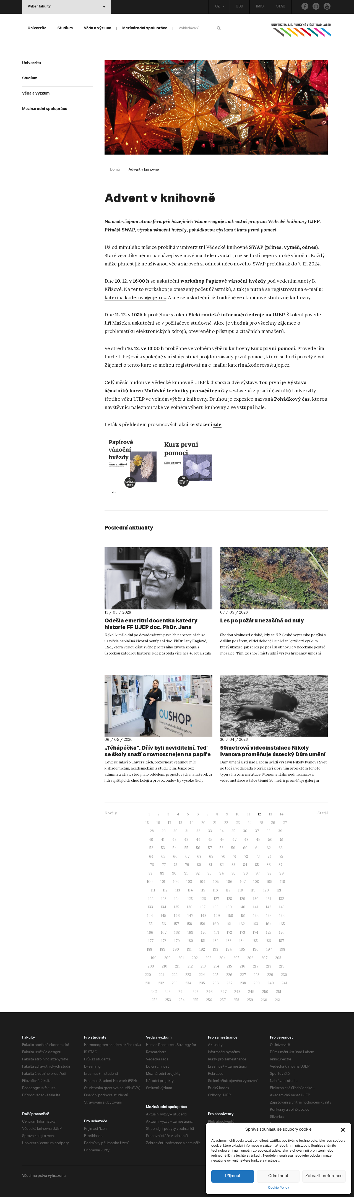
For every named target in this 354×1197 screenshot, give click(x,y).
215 (229, 966)
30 (175, 831)
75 (281, 856)
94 (221, 873)
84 (245, 864)
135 (176, 907)
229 (270, 974)
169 (190, 932)
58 (221, 848)
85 (257, 864)
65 (163, 856)
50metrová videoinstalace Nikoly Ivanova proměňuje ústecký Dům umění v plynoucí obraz (273, 754)
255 (195, 1000)
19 (192, 822)
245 (195, 991)
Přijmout (232, 1176)
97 (258, 873)
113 (177, 890)
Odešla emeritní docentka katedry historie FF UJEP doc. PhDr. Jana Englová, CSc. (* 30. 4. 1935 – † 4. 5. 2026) (158, 627)
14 (281, 814)
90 (174, 873)
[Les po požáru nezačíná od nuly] (274, 578)
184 (242, 940)
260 (264, 1000)
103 (189, 881)
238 (243, 983)
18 (180, 822)
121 (279, 890)
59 (233, 848)
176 (282, 932)
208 (278, 958)
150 (230, 915)
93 (209, 873)
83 (233, 864)
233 (175, 983)
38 (268, 831)
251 (278, 991)
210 (164, 966)
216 (242, 966)
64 (151, 856)
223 (188, 974)
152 (256, 915)
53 (163, 848)
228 (256, 974)
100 (150, 881)
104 (202, 881)
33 (210, 831)
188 (149, 949)
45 (210, 839)
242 (154, 991)
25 (261, 822)
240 (270, 983)
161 (229, 924)
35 (233, 831)
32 (198, 831)
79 (187, 864)
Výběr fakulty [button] (39, 7)
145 (163, 915)
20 (203, 822)
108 (256, 881)
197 (269, 949)
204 (222, 958)
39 (280, 831)
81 (210, 864)
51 (281, 839)
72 (246, 856)
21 (215, 822)
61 (257, 848)
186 (268, 940)
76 (152, 864)
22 (226, 822)
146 (177, 915)
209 (151, 966)
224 (202, 974)
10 (238, 814)
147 (190, 915)
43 (186, 839)
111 (153, 890)
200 (167, 958)
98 (269, 873)
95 (233, 873)
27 (285, 822)
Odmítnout (278, 1176)
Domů (115, 170)
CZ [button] (217, 7)
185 (255, 940)
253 (168, 1000)
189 (162, 949)
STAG (280, 7)
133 (150, 907)
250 (265, 991)
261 (277, 1000)
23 (238, 822)
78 (175, 864)
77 (164, 864)
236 (216, 983)
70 (223, 856)
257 (223, 1000)
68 (199, 856)
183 (228, 940)
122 (150, 898)
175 (268, 932)
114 (190, 890)
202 (195, 958)
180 (190, 940)
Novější (111, 813)
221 (161, 974)
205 (236, 958)
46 (222, 839)
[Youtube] (327, 6)
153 (269, 915)
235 (202, 983)
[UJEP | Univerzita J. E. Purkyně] (301, 32)
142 (268, 907)
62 (269, 848)
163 (255, 924)
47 (234, 839)
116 (215, 890)
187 (281, 940)
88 (150, 873)
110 (282, 881)
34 (222, 831)
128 (229, 898)
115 (203, 890)
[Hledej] (219, 28)
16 (158, 822)
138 (215, 907)
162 (242, 924)
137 (202, 907)
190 (176, 949)
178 (163, 940)
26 (273, 822)
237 (229, 983)
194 (229, 949)
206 (250, 958)
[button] (343, 1130)
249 (251, 991)
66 (175, 856)
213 (203, 966)
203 (208, 958)
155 (150, 924)
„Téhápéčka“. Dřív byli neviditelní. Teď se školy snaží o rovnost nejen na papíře (158, 751)
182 (215, 940)
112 (165, 890)
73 (258, 856)
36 (245, 831)
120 (266, 890)
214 (216, 966)
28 (152, 831)
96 (245, 873)
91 (186, 873)
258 (236, 1000)
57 (210, 848)
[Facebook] (304, 6)
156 (163, 924)
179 (177, 940)
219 (282, 966)
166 (150, 932)
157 (176, 924)
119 (253, 890)
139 (229, 907)
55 (186, 848)
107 (243, 881)
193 (215, 949)
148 (203, 915)
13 (270, 814)
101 (162, 881)
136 (189, 907)
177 (150, 940)
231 (147, 983)
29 (164, 831)
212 (190, 966)
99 (281, 873)
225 (215, 974)
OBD (239, 7)
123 (163, 898)
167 (163, 932)
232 (161, 983)
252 (154, 1000)
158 (189, 924)
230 (284, 974)
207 (264, 958)
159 (202, 924)
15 (147, 822)
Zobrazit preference (324, 1176)
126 (203, 898)
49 (258, 839)
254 (182, 1000)
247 (223, 991)
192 (202, 949)
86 (269, 864)
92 (198, 873)
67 (187, 856)
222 (175, 974)
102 (176, 881)
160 (216, 924)
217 (255, 966)
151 (243, 915)
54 (175, 848)
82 (222, 864)
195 (242, 949)
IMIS (260, 7)
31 (187, 831)
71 (234, 856)
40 (151, 839)
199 (154, 958)
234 (188, 983)
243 (168, 991)
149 (217, 915)
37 (257, 831)
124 (177, 898)
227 (243, 974)
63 (280, 848)
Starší (322, 813)
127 (216, 898)
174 (255, 932)
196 (256, 949)
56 (198, 848)
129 (242, 898)
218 (268, 966)
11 (248, 814)
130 (256, 898)
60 (245, 848)
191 (189, 949)
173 (242, 932)
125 (190, 898)
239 (257, 983)
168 (177, 932)
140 (242, 907)
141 (255, 907)
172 (229, 932)
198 (282, 949)
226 (229, 974)
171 (216, 932)
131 (268, 898)
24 (250, 822)
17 (169, 822)
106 (229, 881)
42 (174, 839)
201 (181, 958)
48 (246, 839)
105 (216, 881)
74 (269, 856)
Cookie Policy (278, 1187)
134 (163, 907)
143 (282, 907)
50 (270, 839)
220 (148, 974)
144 (150, 915)
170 (204, 932)
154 (282, 915)
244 (181, 991)
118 (240, 890)
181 (203, 940)
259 (250, 1000)
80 (199, 864)
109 (269, 881)
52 (151, 848)
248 (237, 991)
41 (163, 839)
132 (281, 898)
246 (209, 991)
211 (177, 966)
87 (280, 864)
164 (269, 924)
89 (162, 873)
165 (282, 924)
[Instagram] (316, 6)
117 (228, 890)
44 (198, 839)
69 (211, 856)
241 (284, 983)
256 (209, 1000)
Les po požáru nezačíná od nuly (262, 620)
